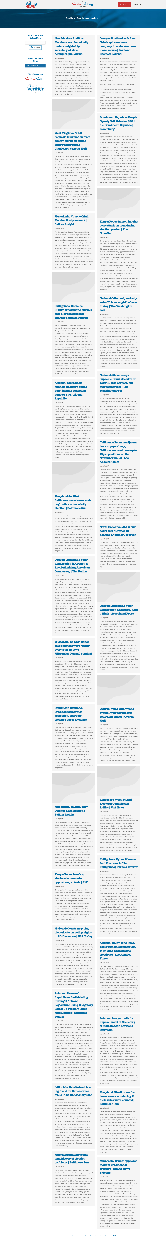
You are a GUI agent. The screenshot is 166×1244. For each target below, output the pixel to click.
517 (95, 1236)
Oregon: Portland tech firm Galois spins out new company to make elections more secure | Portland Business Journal (118, 46)
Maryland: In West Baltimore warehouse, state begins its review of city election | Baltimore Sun (73, 502)
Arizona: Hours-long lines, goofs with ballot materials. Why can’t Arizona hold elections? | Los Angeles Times (118, 950)
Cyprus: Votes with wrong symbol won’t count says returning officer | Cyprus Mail (117, 714)
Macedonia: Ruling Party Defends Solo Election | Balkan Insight (71, 810)
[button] (137, 4)
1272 (114, 1236)
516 (90, 1236)
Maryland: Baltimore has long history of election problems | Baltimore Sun (72, 1158)
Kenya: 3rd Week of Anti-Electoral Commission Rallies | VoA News (116, 803)
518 (100, 1236)
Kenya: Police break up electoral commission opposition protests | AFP (71, 878)
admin (95, 18)
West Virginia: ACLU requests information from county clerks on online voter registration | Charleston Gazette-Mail (72, 140)
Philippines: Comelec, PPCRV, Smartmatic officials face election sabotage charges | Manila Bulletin (73, 312)
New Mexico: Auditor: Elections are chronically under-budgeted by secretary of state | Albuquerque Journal (71, 46)
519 (105, 1236)
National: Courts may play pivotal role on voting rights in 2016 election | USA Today (73, 932)
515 (85, 1236)
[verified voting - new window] (82, 8)
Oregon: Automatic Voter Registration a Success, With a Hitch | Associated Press (119, 609)
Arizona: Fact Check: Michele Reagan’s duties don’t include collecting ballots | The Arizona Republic (71, 390)
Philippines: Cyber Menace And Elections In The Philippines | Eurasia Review (119, 863)
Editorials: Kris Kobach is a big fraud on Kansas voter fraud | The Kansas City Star (73, 1091)
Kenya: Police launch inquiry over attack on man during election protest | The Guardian (119, 227)
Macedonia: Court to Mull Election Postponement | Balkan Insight (71, 220)
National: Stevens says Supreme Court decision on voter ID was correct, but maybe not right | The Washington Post (118, 382)
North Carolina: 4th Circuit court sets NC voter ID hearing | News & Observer (118, 531)
